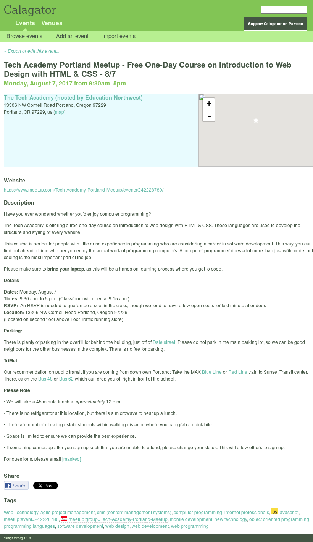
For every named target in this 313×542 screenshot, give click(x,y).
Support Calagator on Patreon (275, 23)
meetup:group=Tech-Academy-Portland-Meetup (118, 519)
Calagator (29, 10)
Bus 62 (66, 378)
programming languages (29, 526)
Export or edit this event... (34, 50)
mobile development (191, 519)
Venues (52, 22)
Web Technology (21, 512)
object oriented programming (279, 519)
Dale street (164, 342)
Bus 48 (45, 378)
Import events (119, 36)
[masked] (71, 458)
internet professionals (246, 512)
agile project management (67, 512)
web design (117, 526)
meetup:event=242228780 (31, 519)
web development (150, 526)
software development (80, 526)
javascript (288, 512)
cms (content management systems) (134, 512)
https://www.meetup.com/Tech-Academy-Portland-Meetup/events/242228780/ (83, 189)
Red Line (237, 371)
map (59, 111)
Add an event (72, 36)
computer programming (198, 512)
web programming (190, 526)
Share (19, 485)
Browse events (24, 36)
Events (25, 22)
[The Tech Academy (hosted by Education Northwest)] (256, 122)
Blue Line (212, 371)
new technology (231, 519)
